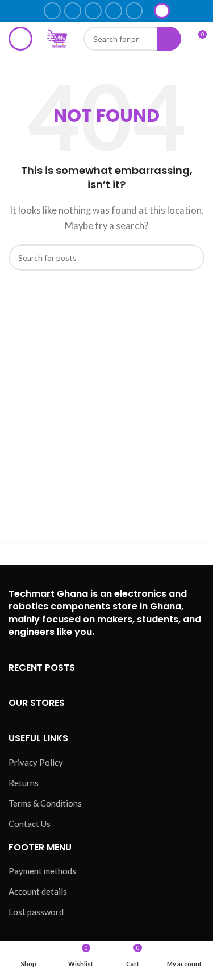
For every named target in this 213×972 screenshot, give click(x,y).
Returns (24, 783)
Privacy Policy (36, 762)
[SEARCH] (191, 257)
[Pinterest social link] (93, 10)
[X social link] (72, 10)
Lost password (36, 912)
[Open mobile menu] (20, 38)
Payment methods (42, 871)
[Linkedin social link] (113, 10)
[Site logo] (58, 37)
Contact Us (30, 824)
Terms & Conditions (45, 803)
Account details (38, 891)
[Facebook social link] (52, 10)
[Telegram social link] (134, 10)
